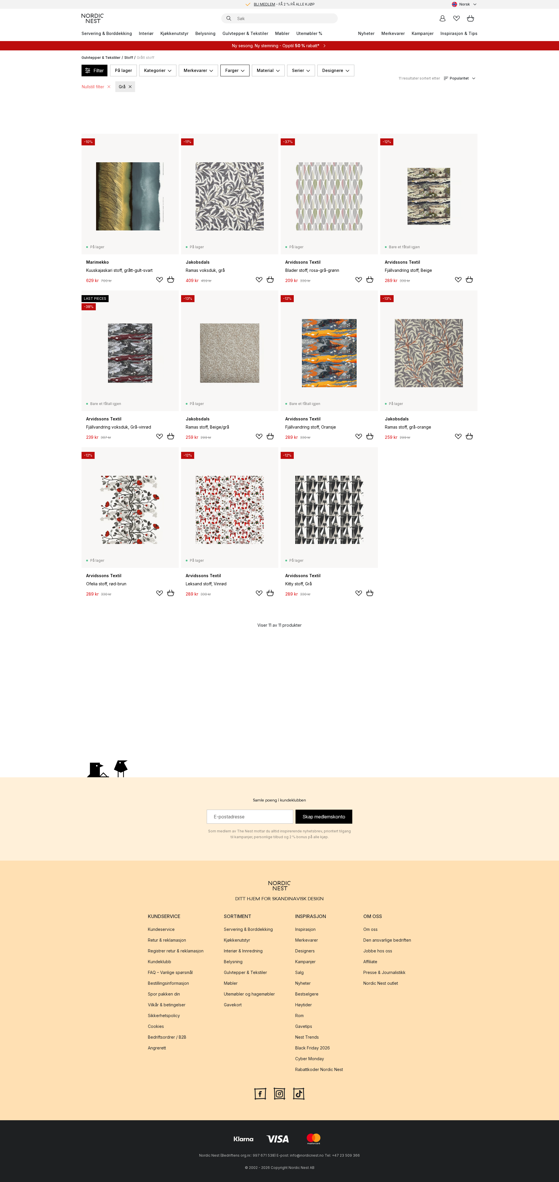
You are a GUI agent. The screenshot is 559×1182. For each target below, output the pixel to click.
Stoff (128, 57)
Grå (122, 86)
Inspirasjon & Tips (459, 33)
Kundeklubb (159, 961)
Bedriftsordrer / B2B (167, 1037)
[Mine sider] (443, 18)
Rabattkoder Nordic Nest (319, 1069)
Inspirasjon (305, 929)
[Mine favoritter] (457, 18)
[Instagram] (279, 1093)
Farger (231, 70)
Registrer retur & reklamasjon (176, 950)
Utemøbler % (309, 33)
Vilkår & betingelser (166, 1004)
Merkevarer (393, 33)
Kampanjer (423, 33)
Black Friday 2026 (312, 1047)
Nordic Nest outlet (380, 983)
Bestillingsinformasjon (168, 983)
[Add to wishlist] (159, 279)
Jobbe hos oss (377, 950)
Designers (305, 950)
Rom (299, 1015)
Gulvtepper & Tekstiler (245, 33)
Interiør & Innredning (243, 950)
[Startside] (93, 18)
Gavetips (303, 1026)
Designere (332, 70)
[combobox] (464, 4)
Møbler (282, 33)
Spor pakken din (164, 993)
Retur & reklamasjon (167, 940)
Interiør (146, 33)
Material (265, 70)
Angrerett (157, 1047)
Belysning (205, 33)
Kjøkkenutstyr (174, 33)
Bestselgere (307, 993)
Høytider (303, 1004)
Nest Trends (307, 1037)
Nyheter (366, 33)
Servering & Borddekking (107, 33)
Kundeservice (161, 929)
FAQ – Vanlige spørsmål (170, 972)
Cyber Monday (309, 1058)
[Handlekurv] (470, 18)
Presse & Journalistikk (384, 972)
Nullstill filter (93, 86)
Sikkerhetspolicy (164, 1015)
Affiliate (370, 961)
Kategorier (154, 70)
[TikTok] (298, 1093)
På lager (123, 70)
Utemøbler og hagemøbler (249, 993)
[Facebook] (260, 1093)
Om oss (370, 929)
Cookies (156, 1026)
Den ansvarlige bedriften (387, 940)
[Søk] (229, 18)
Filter (98, 70)
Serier (298, 70)
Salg (299, 972)
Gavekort (233, 1004)
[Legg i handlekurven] (170, 279)
